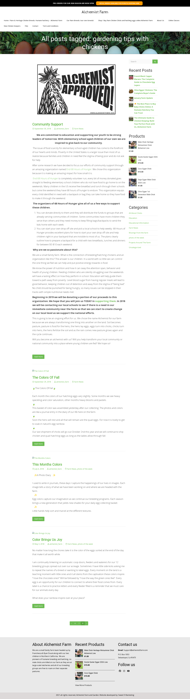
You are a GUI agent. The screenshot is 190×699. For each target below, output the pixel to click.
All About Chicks (135, 213)
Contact (35, 26)
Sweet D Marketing (126, 695)
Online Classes (173, 20)
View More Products (83, 685)
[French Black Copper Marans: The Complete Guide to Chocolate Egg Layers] (131, 77)
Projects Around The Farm (140, 242)
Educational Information (139, 223)
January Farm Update (143, 98)
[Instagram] (124, 670)
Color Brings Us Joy (47, 539)
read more (38, 356)
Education (133, 218)
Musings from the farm (138, 233)
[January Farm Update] (131, 99)
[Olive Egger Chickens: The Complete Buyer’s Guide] (131, 91)
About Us (160, 20)
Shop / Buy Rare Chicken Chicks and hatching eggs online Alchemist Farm (125, 20)
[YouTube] (128, 670)
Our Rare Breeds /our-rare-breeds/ (80, 20)
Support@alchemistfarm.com (136, 650)
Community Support (47, 124)
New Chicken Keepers (12, 26)
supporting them (105, 301)
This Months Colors (47, 464)
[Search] (155, 62)
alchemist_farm (62, 128)
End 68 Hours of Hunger (78, 169)
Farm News (78, 128)
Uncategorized (135, 247)
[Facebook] (120, 670)
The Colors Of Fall (45, 377)
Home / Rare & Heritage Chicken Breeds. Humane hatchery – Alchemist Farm (33, 20)
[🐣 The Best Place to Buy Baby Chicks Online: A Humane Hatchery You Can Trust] (131, 105)
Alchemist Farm (95, 12)
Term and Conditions (50, 26)
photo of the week (84, 469)
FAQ (26, 26)
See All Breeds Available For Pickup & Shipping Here (119, 3)
